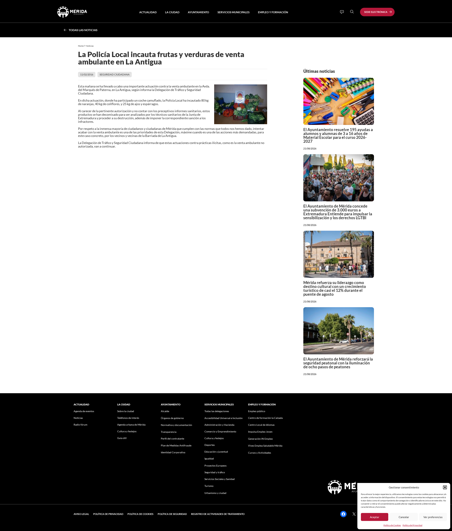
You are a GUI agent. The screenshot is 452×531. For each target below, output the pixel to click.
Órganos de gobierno (172, 418)
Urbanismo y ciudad (215, 492)
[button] (445, 487)
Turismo (208, 485)
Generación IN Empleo (260, 438)
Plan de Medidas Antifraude (176, 445)
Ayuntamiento (198, 12)
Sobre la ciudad (125, 411)
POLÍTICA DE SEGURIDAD (172, 513)
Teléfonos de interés (128, 417)
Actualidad (148, 12)
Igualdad (209, 458)
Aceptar (374, 517)
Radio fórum (80, 424)
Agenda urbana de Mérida (131, 424)
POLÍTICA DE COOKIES (140, 513)
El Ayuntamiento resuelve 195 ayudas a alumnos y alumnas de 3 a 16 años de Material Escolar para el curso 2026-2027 (338, 135)
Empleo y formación (273, 12)
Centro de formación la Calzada (265, 417)
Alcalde (165, 411)
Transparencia (168, 431)
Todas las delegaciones (216, 411)
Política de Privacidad (412, 525)
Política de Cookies (392, 525)
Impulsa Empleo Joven (260, 431)
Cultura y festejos (126, 431)
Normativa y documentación (176, 424)
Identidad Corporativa (173, 452)
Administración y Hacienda (219, 424)
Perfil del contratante (172, 438)
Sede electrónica (375, 11)
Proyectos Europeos (215, 465)
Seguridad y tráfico (214, 472)
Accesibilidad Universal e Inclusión (223, 418)
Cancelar (404, 517)
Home (81, 46)
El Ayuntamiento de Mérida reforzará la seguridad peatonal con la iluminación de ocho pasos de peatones (338, 363)
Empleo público (256, 411)
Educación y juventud (216, 451)
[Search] (352, 12)
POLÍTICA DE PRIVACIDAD (108, 513)
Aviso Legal (81, 513)
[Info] (342, 12)
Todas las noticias (83, 30)
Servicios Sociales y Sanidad (219, 478)
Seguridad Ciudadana (115, 74)
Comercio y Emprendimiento (220, 431)
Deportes (209, 444)
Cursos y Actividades (259, 452)
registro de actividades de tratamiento (218, 513)
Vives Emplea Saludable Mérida (265, 445)
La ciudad (172, 12)
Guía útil (122, 437)
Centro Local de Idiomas (261, 424)
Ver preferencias (433, 517)
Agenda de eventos (84, 411)
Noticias (90, 46)
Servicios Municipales (233, 12)
